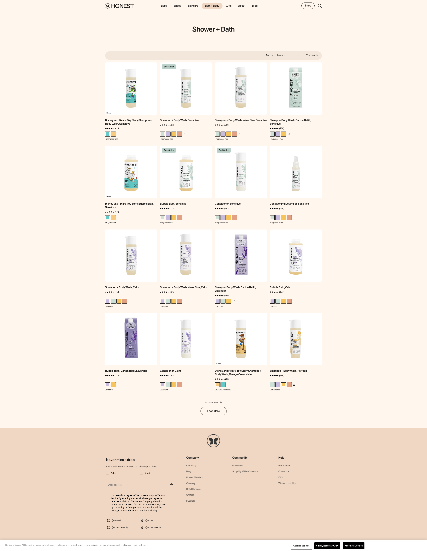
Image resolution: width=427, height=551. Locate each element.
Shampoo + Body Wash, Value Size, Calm (183, 287)
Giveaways (237, 465)
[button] (318, 6)
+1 (184, 134)
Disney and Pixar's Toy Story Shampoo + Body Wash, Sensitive (128, 122)
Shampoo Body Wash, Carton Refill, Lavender (235, 289)
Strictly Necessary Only (327, 545)
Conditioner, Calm (170, 370)
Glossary (190, 483)
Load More (213, 411)
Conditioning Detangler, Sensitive (289, 203)
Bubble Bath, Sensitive (173, 203)
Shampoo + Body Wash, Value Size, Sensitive (241, 120)
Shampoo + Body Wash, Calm (122, 287)
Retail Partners (193, 489)
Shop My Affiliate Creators (245, 471)
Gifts (229, 5)
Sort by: (270, 55)
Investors (190, 500)
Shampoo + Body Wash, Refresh (288, 370)
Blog (188, 471)
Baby (164, 5)
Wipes (177, 5)
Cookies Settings (301, 545)
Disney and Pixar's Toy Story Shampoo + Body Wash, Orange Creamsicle (238, 372)
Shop (308, 5)
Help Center (284, 465)
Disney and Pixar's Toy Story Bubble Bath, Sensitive (129, 205)
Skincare (193, 5)
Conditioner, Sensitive (228, 203)
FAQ (280, 477)
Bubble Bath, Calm (280, 287)
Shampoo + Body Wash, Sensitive (179, 120)
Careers (190, 494)
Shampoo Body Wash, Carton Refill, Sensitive (290, 122)
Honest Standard (194, 477)
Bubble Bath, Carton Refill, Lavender (126, 370)
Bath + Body (212, 5)
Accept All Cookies (354, 545)
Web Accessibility (287, 483)
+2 (288, 134)
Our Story (191, 465)
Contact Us (283, 471)
